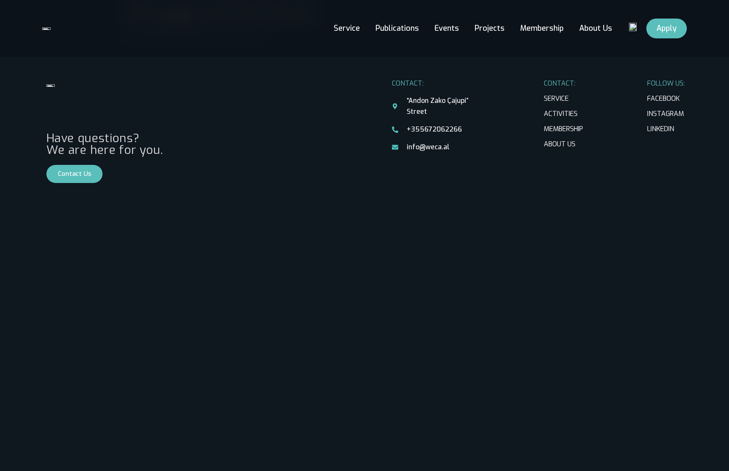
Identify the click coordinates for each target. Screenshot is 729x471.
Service (347, 29)
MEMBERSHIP (563, 128)
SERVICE (556, 98)
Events (447, 29)
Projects (490, 29)
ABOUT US (559, 144)
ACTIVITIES (561, 113)
